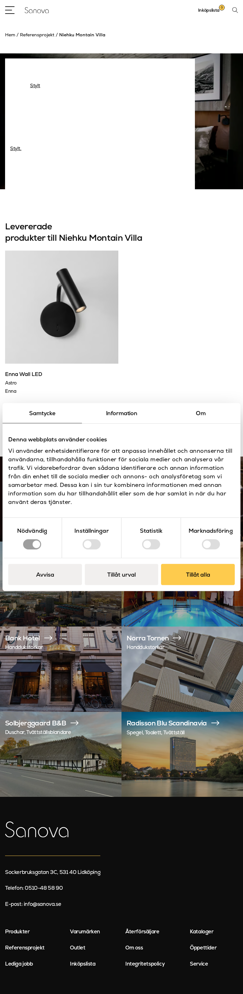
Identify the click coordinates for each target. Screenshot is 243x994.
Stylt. (16, 148)
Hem (10, 35)
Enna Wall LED (23, 374)
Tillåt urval (121, 574)
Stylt (35, 85)
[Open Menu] (10, 10)
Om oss (134, 947)
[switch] (92, 544)
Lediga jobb (19, 963)
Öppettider (203, 947)
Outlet (77, 947)
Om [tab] (201, 413)
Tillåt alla (198, 574)
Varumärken (85, 931)
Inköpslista (83, 963)
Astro (11, 383)
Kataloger (201, 931)
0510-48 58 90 (44, 887)
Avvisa (45, 574)
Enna (10, 391)
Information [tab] (121, 413)
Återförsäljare (142, 931)
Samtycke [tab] (42, 413)
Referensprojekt (37, 35)
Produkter (17, 931)
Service (199, 963)
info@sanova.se (42, 903)
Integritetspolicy (145, 963)
